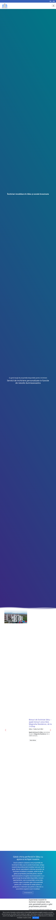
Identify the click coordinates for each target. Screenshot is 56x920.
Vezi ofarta (33, 740)
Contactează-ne (28, 892)
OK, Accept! (35, 917)
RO (50, 1)
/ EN (53, 1)
